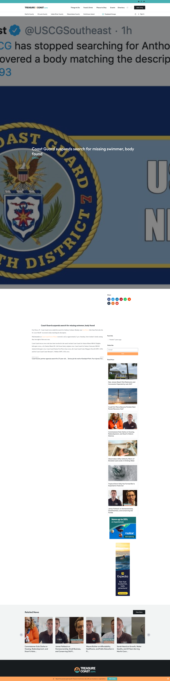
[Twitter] (144, 1)
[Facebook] (139, 1)
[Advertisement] (68, 308)
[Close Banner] (168, 679)
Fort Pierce (85, 330)
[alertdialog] (85, 679)
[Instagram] (141, 1)
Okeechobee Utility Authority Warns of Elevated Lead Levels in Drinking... (68, 649)
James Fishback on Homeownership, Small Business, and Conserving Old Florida (120, 511)
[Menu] (127, 7)
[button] (135, 14)
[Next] (148, 634)
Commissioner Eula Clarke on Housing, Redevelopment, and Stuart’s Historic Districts (121, 434)
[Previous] (21, 634)
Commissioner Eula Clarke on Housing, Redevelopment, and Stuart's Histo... (128, 649)
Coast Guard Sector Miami (49, 337)
